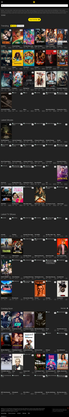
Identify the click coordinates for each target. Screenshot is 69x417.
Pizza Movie (26, 67)
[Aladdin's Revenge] (51, 131)
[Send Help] (40, 100)
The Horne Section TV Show (52, 371)
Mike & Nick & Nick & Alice (51, 109)
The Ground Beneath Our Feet (18, 161)
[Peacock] (62, 173)
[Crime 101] (6, 58)
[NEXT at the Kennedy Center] (6, 383)
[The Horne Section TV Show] (51, 362)
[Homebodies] (62, 289)
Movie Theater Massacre (6, 161)
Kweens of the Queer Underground (31, 350)
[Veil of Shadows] (17, 268)
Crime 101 (3, 67)
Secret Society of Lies (62, 328)
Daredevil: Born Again (28, 234)
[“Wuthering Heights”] (6, 79)
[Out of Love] (6, 173)
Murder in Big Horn (5, 350)
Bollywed (48, 350)
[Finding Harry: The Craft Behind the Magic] (62, 100)
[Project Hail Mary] (17, 37)
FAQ (29, 413)
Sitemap (24, 413)
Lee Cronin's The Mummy (6, 109)
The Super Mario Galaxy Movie (30, 46)
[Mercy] (28, 100)
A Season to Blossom (39, 140)
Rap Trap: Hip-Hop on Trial (40, 328)
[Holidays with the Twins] (28, 152)
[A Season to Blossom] (40, 131)
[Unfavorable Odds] (40, 383)
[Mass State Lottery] (28, 194)
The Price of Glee (38, 350)
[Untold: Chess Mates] (51, 79)
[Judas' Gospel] (62, 194)
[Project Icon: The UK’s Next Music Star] (17, 319)
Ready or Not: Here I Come (40, 88)
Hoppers (14, 67)
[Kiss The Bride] (40, 173)
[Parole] (51, 319)
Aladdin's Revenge (50, 140)
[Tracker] (6, 246)
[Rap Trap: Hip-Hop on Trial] (40, 319)
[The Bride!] (6, 37)
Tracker (2, 255)
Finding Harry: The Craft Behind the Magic (32, 182)
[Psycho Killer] (51, 58)
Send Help (37, 109)
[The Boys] (17, 225)
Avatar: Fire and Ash (50, 46)
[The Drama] (62, 37)
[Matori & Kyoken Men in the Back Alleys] (62, 246)
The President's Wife (27, 140)
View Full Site (33, 19)
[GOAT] (62, 58)
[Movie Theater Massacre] (6, 152)
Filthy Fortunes (15, 255)
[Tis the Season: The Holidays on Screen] (40, 362)
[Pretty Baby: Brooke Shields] (17, 341)
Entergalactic (15, 392)
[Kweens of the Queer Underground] (28, 341)
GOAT (58, 67)
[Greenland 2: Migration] (62, 79)
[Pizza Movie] (28, 58)
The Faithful (37, 234)
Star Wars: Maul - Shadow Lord (52, 234)
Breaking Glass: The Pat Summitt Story (20, 182)
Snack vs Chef (26, 371)
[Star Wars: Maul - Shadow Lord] (51, 225)
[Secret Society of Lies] (62, 319)
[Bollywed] (51, 341)
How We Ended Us (5, 140)
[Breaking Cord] (17, 194)
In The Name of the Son (28, 328)
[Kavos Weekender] (62, 341)
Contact (19, 413)
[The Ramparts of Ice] (40, 268)
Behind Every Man (50, 255)
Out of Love (3, 182)
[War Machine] (28, 79)
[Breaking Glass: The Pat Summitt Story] (17, 173)
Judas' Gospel (60, 203)
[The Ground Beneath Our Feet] (17, 152)
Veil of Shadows (15, 276)
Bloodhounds (15, 298)
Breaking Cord (15, 203)
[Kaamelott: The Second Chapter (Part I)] (62, 152)
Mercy (24, 109)
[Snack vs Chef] (28, 362)
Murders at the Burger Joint (52, 392)
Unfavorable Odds (39, 392)
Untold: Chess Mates (50, 88)
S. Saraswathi (49, 161)
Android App (3, 413)
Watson (58, 234)
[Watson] (62, 225)
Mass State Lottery (27, 203)
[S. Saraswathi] (51, 152)
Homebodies (60, 298)
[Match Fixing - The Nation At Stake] (40, 194)
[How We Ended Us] (6, 131)
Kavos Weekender (61, 350)
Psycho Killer (49, 67)
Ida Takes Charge (27, 255)
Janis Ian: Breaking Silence (18, 140)
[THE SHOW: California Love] (6, 362)
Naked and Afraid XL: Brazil (41, 255)
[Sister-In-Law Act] (40, 152)
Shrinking (48, 298)
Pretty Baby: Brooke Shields (18, 350)
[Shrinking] (51, 289)
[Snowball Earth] (62, 268)
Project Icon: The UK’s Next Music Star (20, 328)
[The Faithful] (40, 225)
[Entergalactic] (17, 383)
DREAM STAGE (4, 298)
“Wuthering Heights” (5, 88)
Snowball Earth (60, 276)
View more (63, 308)
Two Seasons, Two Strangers (52, 203)
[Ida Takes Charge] (28, 246)
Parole (47, 328)
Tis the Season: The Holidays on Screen (43, 371)
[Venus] (17, 362)
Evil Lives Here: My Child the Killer (30, 298)
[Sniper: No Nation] (40, 37)
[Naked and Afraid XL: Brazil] (40, 246)
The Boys (14, 234)
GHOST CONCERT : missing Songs (8, 276)
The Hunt (36, 298)
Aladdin (59, 140)
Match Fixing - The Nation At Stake (42, 203)
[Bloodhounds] (17, 289)
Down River (3, 203)
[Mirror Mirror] (28, 383)
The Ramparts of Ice (39, 276)
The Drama (59, 46)
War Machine (26, 88)
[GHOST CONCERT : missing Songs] (6, 268)
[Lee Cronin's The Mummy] (6, 100)
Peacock (59, 182)
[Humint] (17, 100)
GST (47, 182)
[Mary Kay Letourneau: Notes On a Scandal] (62, 383)
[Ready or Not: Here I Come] (40, 79)
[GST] (51, 173)
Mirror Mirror (26, 392)
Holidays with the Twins (28, 161)
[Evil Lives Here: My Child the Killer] (28, 289)
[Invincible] (6, 225)
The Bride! (3, 46)
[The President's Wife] (28, 131)
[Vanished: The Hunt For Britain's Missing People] (6, 319)
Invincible (3, 234)
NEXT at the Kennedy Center (7, 392)
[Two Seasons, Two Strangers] (51, 194)
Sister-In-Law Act (38, 161)
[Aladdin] (62, 131)
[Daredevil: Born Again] (28, 225)
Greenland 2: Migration (62, 88)
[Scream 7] (40, 58)
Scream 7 (37, 67)
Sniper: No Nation (38, 46)
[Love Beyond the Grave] (28, 268)
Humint (13, 109)
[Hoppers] (17, 58)
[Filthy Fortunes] (17, 246)
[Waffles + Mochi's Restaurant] (62, 362)
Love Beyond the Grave (28, 276)
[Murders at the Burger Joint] (51, 383)
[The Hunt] (40, 289)
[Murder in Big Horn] (6, 341)
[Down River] (6, 194)
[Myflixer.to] (34, 2)
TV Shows (21, 25)
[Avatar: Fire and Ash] (51, 37)
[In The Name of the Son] (28, 319)
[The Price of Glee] (40, 341)
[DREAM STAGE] (6, 289)
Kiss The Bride (38, 182)
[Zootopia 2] (17, 79)
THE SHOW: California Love (7, 371)
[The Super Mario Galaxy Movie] (28, 37)
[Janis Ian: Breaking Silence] (17, 131)
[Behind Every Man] (51, 246)
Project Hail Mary (16, 46)
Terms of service (11, 413)
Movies (14, 25)
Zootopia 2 (14, 88)
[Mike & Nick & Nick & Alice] (51, 100)
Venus (13, 371)
